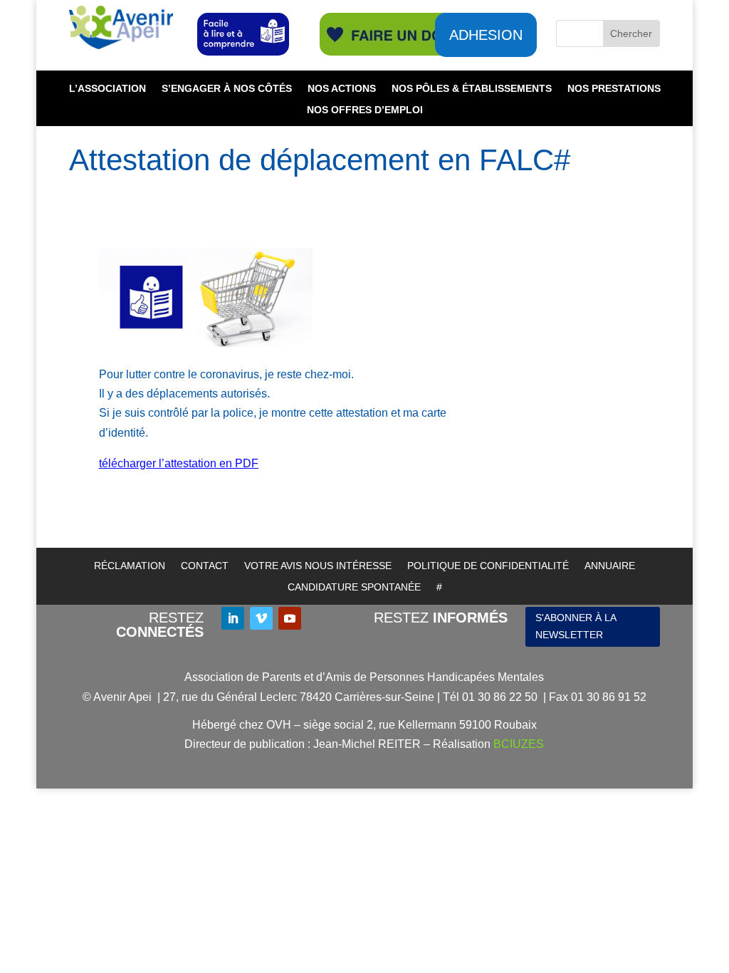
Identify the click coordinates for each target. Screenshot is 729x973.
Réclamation (129, 566)
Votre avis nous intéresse (318, 566)
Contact (205, 566)
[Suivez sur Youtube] (289, 618)
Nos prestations (614, 88)
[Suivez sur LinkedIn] (232, 618)
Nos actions (342, 88)
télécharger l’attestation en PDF (178, 463)
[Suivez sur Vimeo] (261, 618)
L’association (107, 88)
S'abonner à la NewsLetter (576, 626)
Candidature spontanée (354, 587)
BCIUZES (518, 744)
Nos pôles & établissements (472, 88)
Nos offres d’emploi (365, 110)
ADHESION (486, 35)
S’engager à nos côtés (227, 88)
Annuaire (609, 566)
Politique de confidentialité (488, 566)
